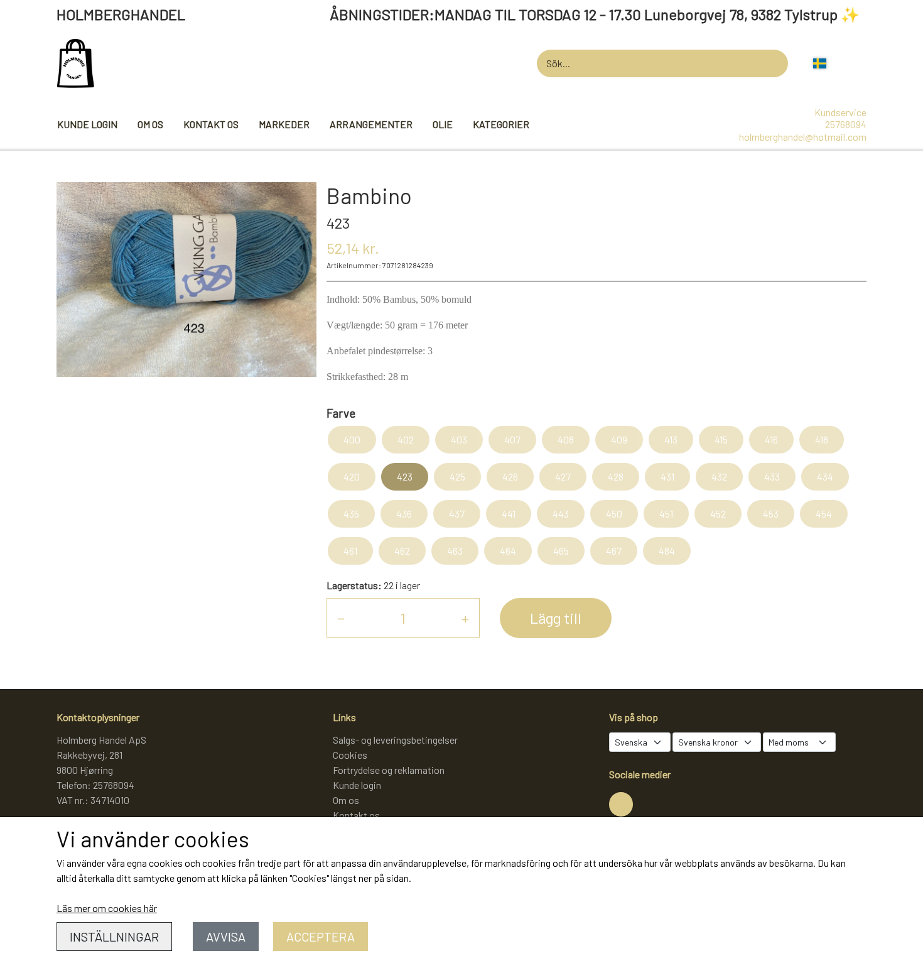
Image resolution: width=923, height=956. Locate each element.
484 (667, 551)
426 (510, 476)
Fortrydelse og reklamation (389, 770)
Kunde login (87, 124)
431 (667, 476)
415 (721, 439)
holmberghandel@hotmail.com (802, 137)
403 (459, 439)
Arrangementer (371, 124)
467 (614, 551)
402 (405, 439)
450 (614, 513)
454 (824, 513)
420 (351, 476)
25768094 (845, 124)
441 (508, 513)
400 (351, 439)
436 (404, 513)
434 (825, 476)
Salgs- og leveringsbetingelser (395, 740)
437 (457, 513)
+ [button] (465, 618)
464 (508, 551)
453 (771, 513)
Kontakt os (211, 124)
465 (561, 551)
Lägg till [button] (555, 618)
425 (457, 476)
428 (615, 476)
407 (512, 439)
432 (719, 476)
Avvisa (226, 936)
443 (561, 513)
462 (402, 551)
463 (455, 551)
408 (566, 439)
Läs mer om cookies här (107, 908)
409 (619, 439)
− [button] (341, 618)
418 (821, 439)
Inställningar (114, 936)
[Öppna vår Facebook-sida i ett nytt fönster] (621, 804)
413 (670, 439)
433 (772, 476)
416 (771, 439)
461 (350, 551)
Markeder (284, 124)
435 (351, 513)
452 (718, 513)
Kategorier (501, 124)
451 (666, 513)
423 (405, 476)
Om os (150, 124)
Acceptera (320, 936)
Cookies (350, 755)
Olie (443, 124)
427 (563, 476)
